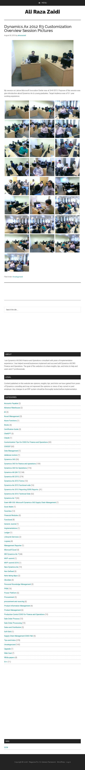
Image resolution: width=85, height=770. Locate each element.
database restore (10, 455)
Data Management (11, 451)
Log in (68, 762)
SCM (6, 747)
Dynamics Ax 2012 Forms (14, 481)
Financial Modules (11, 515)
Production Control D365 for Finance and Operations (24, 614)
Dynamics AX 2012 (11, 477)
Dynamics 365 (9, 459)
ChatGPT (7, 434)
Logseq (7, 541)
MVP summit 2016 (11, 563)
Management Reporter (12, 545)
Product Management (12, 610)
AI (5, 412)
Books (6, 425)
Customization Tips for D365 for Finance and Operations (26, 442)
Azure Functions (10, 421)
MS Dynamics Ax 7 (11, 554)
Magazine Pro (34, 762)
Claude (7, 438)
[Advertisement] (26, 291)
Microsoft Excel (10, 550)
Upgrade (7, 649)
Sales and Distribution (12, 627)
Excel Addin (8, 507)
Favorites (8, 511)
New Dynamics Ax (11, 567)
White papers (9, 657)
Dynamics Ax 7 (10, 498)
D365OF (7, 446)
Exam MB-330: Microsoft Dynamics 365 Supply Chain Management (30, 502)
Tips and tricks (10, 640)
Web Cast (8, 653)
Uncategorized (18, 277)
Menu (44, 3)
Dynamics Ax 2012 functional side (17, 485)
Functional (8, 520)
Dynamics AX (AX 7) (12, 472)
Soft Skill (7, 632)
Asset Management (11, 416)
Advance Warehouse (12, 408)
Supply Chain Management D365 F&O (18, 636)
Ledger (7, 533)
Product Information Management (17, 606)
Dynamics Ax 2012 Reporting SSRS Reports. (21, 489)
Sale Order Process (11, 619)
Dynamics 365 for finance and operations (20, 464)
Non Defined (9, 571)
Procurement (9, 597)
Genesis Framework (49, 762)
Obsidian (7, 580)
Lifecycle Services (11, 537)
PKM (6, 589)
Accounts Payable (11, 403)
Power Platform (10, 593)
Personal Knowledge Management (17, 584)
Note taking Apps (11, 576)
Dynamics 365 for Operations (15, 468)
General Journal (10, 524)
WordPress (61, 762)
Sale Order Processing (13, 623)
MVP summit (9, 558)
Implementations (10, 528)
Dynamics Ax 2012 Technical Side (17, 494)
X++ (5, 662)
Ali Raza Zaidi (42, 12)
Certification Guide (11, 429)
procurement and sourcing (14, 601)
